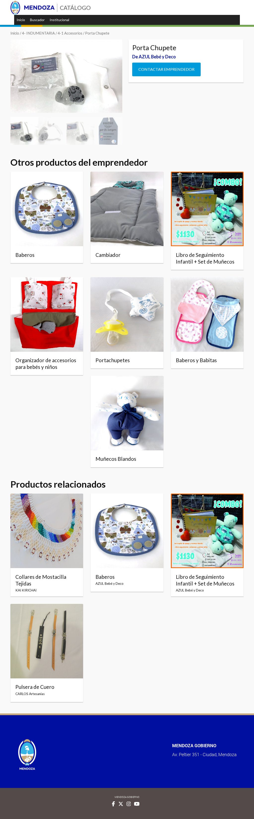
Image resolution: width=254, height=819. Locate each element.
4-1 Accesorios (70, 33)
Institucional (59, 20)
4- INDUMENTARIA (38, 33)
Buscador (37, 20)
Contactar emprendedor (166, 69)
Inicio (21, 20)
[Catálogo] (32, 8)
